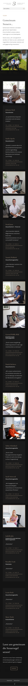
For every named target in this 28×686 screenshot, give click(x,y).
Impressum (9, 680)
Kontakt (14, 668)
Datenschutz (17, 680)
